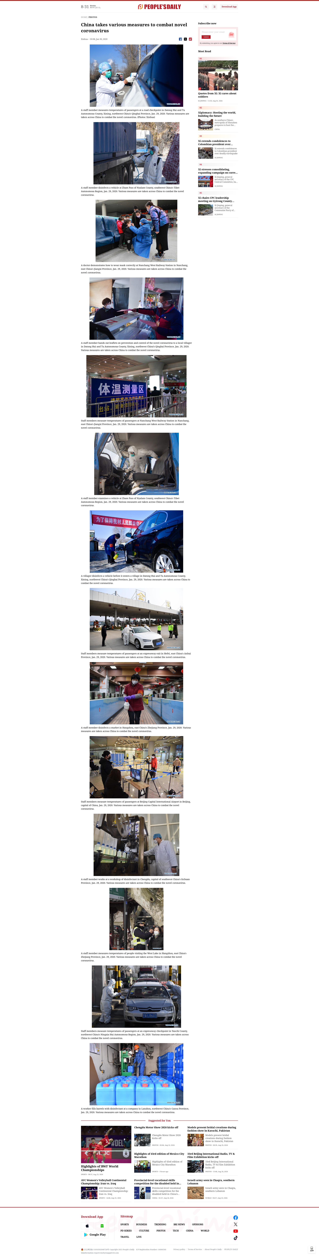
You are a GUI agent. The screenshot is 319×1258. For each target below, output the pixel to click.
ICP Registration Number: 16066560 (151, 1250)
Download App (229, 6)
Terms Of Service (229, 43)
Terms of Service (195, 1249)
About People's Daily (213, 1249)
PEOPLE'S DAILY (231, 1249)
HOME (84, 17)
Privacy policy (179, 1249)
